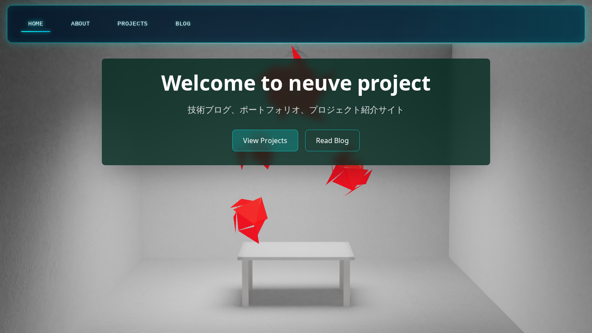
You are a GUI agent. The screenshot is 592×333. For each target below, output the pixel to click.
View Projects (265, 140)
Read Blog (332, 140)
